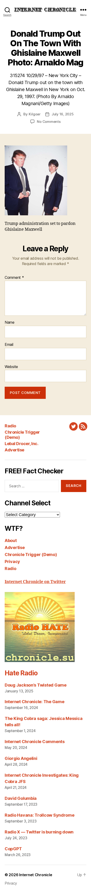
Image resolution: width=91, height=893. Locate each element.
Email (9, 345)
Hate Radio (21, 673)
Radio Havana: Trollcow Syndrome (39, 815)
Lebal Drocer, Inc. (21, 443)
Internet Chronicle (35, 874)
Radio (10, 425)
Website (11, 367)
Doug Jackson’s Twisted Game (35, 685)
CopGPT (13, 848)
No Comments (48, 121)
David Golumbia (21, 798)
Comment (14, 278)
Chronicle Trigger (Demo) (31, 554)
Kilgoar (35, 114)
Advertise (14, 449)
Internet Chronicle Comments (35, 741)
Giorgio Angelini (21, 758)
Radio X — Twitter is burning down (39, 831)
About (11, 540)
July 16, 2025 (63, 114)
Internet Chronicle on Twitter (35, 582)
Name (9, 322)
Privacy (12, 561)
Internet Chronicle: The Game (34, 701)
